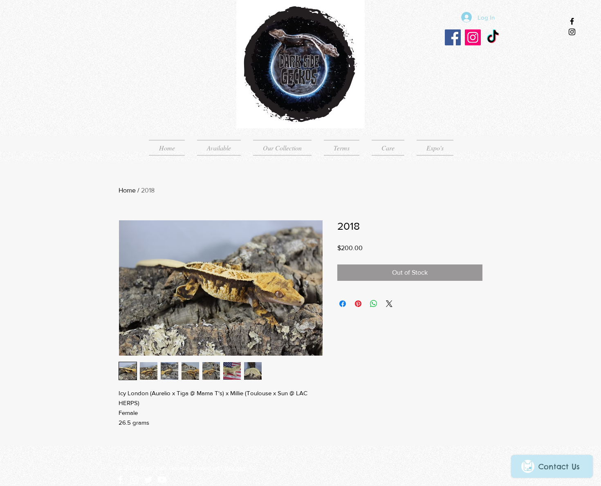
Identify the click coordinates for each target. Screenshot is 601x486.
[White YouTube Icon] (162, 479)
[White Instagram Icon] (134, 479)
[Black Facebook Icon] (571, 21)
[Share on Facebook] (343, 304)
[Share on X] (389, 304)
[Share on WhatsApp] (374, 304)
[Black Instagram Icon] (571, 31)
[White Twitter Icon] (148, 479)
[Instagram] (473, 37)
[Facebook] (453, 37)
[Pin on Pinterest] (358, 304)
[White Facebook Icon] (120, 479)
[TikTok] (493, 37)
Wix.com (236, 467)
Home (127, 190)
